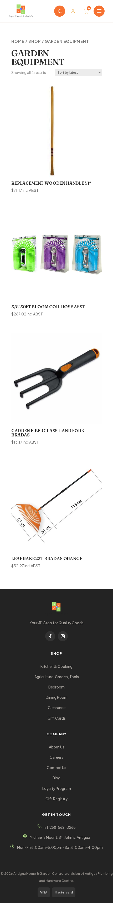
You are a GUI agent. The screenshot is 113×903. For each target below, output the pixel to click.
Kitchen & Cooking (56, 666)
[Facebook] (50, 636)
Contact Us (56, 767)
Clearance (56, 707)
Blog (56, 778)
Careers (56, 757)
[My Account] (72, 11)
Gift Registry (56, 799)
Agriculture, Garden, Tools (56, 676)
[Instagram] (63, 636)
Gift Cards (57, 718)
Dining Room (57, 697)
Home (17, 41)
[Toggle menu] (99, 11)
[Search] (59, 11)
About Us (56, 747)
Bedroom (56, 687)
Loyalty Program (56, 788)
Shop (34, 41)
